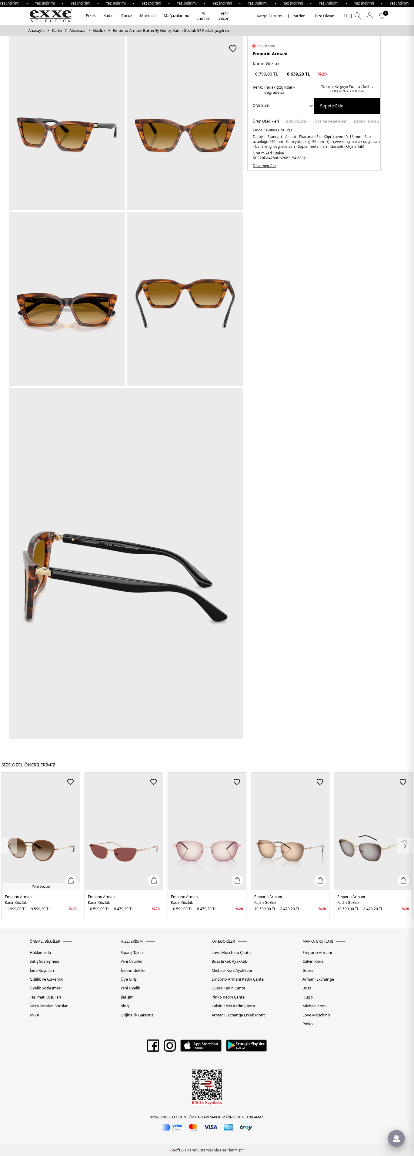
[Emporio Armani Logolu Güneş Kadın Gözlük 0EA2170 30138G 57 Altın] (373, 831)
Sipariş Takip (132, 952)
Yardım (299, 16)
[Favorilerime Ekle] (70, 781)
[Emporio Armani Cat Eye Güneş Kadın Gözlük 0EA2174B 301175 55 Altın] (124, 831)
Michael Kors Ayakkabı (232, 970)
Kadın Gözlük (16, 902)
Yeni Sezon (224, 15)
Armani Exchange (318, 979)
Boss (306, 988)
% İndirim (203, 15)
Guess (307, 970)
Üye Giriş (129, 979)
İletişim (127, 997)
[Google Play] (246, 1047)
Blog (125, 1006)
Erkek (91, 15)
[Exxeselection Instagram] (170, 1047)
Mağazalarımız (177, 15)
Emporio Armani (270, 53)
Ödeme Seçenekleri (331, 122)
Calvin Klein (312, 961)
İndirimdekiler (133, 970)
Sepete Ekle (331, 106)
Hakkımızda (40, 952)
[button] (9, 845)
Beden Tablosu (366, 122)
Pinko (307, 1023)
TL (346, 16)
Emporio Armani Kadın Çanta (238, 979)
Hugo (307, 997)
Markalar (148, 15)
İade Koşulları (296, 122)
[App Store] (200, 1047)
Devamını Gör (264, 166)
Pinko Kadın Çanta (228, 997)
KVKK (34, 1015)
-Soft (175, 1150)
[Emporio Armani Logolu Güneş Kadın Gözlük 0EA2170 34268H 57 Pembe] (207, 831)
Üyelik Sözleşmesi (46, 988)
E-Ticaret (188, 1150)
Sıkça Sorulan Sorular (49, 1006)
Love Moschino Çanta (231, 952)
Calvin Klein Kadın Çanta (233, 1006)
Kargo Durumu (270, 16)
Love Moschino (316, 1015)
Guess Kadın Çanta (228, 988)
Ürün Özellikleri (266, 122)
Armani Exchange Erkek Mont (238, 1015)
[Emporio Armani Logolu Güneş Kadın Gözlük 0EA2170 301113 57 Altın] (290, 831)
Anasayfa (36, 30)
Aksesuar (77, 30)
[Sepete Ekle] (71, 880)
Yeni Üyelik (130, 988)
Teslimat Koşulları (45, 997)
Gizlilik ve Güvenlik (46, 979)
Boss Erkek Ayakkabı (230, 961)
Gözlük (99, 30)
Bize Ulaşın (324, 16)
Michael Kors (314, 1006)
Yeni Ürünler (132, 961)
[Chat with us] (396, 1138)
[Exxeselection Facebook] (153, 1047)
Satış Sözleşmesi (44, 961)
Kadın (108, 15)
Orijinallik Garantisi (137, 1015)
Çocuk (126, 15)
